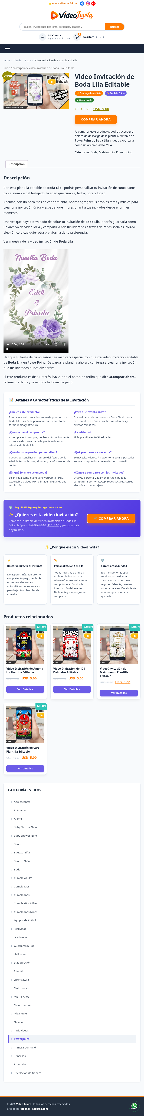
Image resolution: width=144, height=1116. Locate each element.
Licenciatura (21, 979)
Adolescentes (22, 801)
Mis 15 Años (21, 996)
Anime (18, 818)
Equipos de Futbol (25, 920)
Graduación (21, 937)
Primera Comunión (25, 1047)
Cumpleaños (22, 895)
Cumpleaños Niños (25, 912)
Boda (94, 152)
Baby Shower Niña (25, 827)
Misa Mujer (21, 1013)
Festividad (20, 928)
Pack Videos (21, 1030)
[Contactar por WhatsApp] (134, 1106)
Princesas (20, 1056)
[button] (63, 78)
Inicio (7, 68)
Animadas (20, 810)
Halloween (20, 954)
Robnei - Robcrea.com (34, 1108)
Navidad (19, 1022)
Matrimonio (107, 152)
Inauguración (22, 962)
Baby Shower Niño (25, 835)
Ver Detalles (25, 689)
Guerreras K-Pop (24, 945)
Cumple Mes (22, 886)
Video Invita (23, 1104)
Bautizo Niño (22, 861)
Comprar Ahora (96, 119)
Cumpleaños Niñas (25, 903)
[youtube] (93, 3)
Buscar (114, 26)
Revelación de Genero (27, 1073)
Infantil (18, 971)
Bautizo (18, 844)
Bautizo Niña (22, 852)
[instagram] (88, 3)
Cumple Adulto (23, 878)
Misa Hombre (22, 1005)
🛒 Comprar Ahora (111, 518)
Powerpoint (19, 68)
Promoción (20, 1064)
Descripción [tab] (16, 164)
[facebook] (82, 3)
